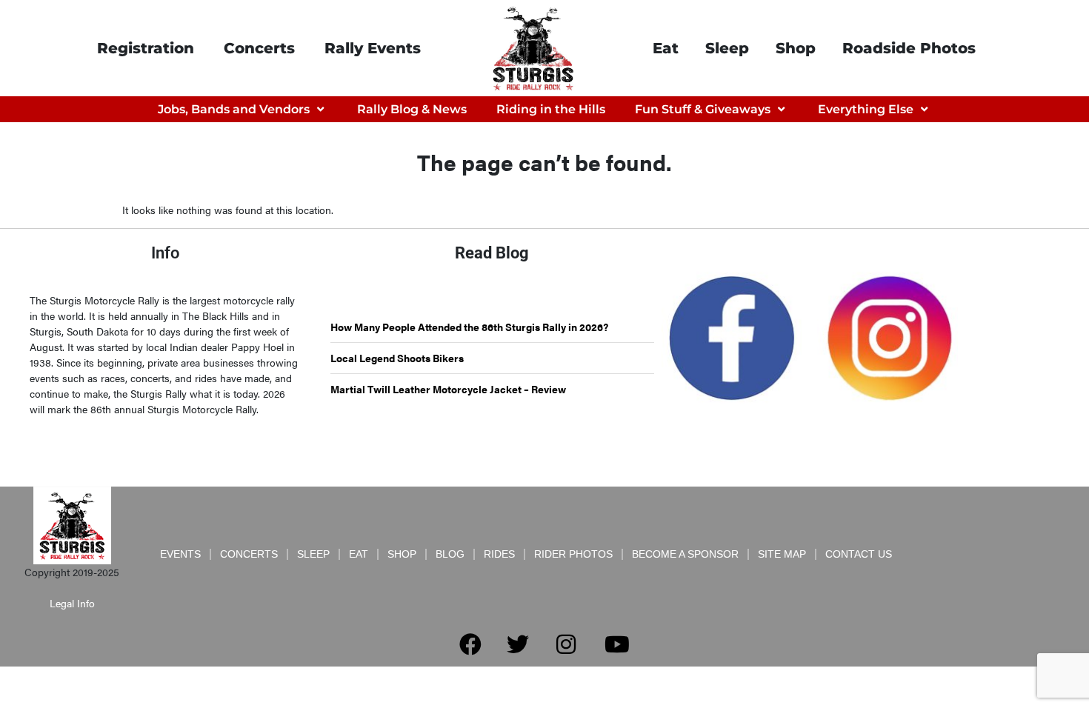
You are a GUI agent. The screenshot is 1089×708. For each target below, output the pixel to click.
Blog (450, 554)
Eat (666, 48)
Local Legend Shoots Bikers (397, 357)
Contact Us (858, 554)
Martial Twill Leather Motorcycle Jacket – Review (448, 388)
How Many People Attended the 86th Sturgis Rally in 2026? (469, 326)
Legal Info (72, 602)
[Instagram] (566, 644)
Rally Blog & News (412, 109)
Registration (145, 48)
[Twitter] (518, 644)
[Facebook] (470, 644)
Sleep (727, 48)
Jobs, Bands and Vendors (234, 109)
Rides (499, 554)
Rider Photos (573, 554)
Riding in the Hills (550, 109)
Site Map (782, 554)
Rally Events (372, 48)
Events (180, 554)
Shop (796, 48)
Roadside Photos (909, 48)
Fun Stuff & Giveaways (702, 109)
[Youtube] (617, 644)
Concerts (259, 48)
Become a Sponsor (685, 554)
